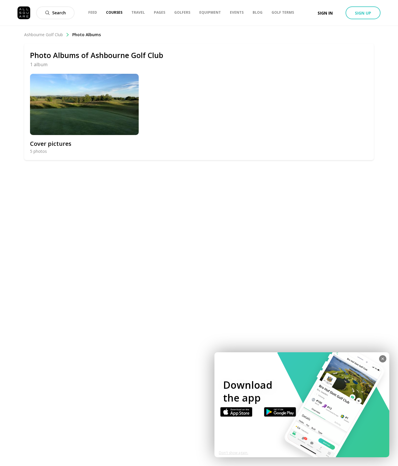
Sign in (325, 13)
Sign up (363, 13)
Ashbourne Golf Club (43, 34)
